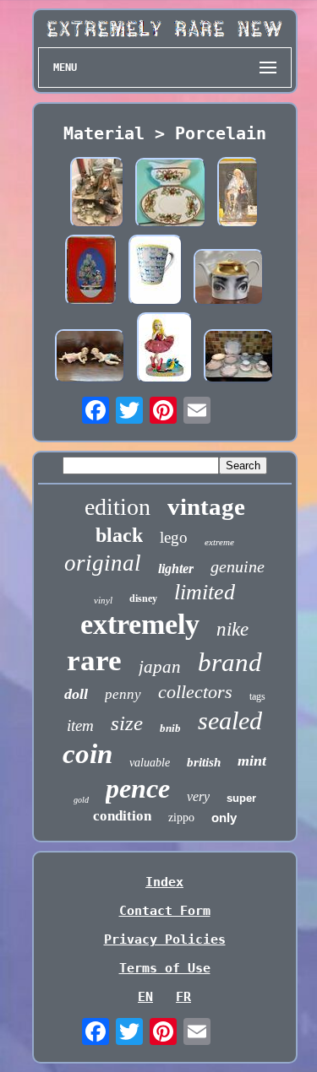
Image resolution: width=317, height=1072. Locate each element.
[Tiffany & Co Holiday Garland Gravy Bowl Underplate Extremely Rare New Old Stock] (171, 194)
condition (122, 816)
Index (164, 882)
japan (160, 667)
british (204, 762)
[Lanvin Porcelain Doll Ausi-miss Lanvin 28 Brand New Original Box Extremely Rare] (164, 349)
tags (257, 696)
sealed (230, 720)
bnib (170, 728)
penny (123, 694)
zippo (181, 817)
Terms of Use (164, 968)
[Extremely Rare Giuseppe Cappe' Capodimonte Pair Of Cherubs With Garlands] (90, 357)
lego (174, 537)
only (224, 817)
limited (204, 592)
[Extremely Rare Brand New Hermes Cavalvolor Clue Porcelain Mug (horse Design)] (155, 272)
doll (76, 693)
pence (138, 788)
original (102, 563)
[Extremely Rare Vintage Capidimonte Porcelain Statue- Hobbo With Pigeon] (97, 194)
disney (143, 598)
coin (87, 754)
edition (117, 507)
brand (230, 662)
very (198, 796)
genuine (237, 566)
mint (252, 760)
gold (81, 799)
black (119, 535)
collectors (195, 691)
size (127, 723)
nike (232, 629)
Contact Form (164, 910)
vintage (206, 506)
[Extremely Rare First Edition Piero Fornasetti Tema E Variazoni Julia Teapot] (229, 279)
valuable (149, 762)
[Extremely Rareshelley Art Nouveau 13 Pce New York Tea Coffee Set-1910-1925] (239, 357)
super (241, 798)
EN (145, 996)
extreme (219, 542)
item (80, 725)
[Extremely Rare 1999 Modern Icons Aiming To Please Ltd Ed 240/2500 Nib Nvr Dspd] (238, 194)
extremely (139, 624)
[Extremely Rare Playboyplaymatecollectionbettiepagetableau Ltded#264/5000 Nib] (91, 272)
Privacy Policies (165, 939)
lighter (176, 568)
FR (183, 996)
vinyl (103, 600)
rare (94, 660)
